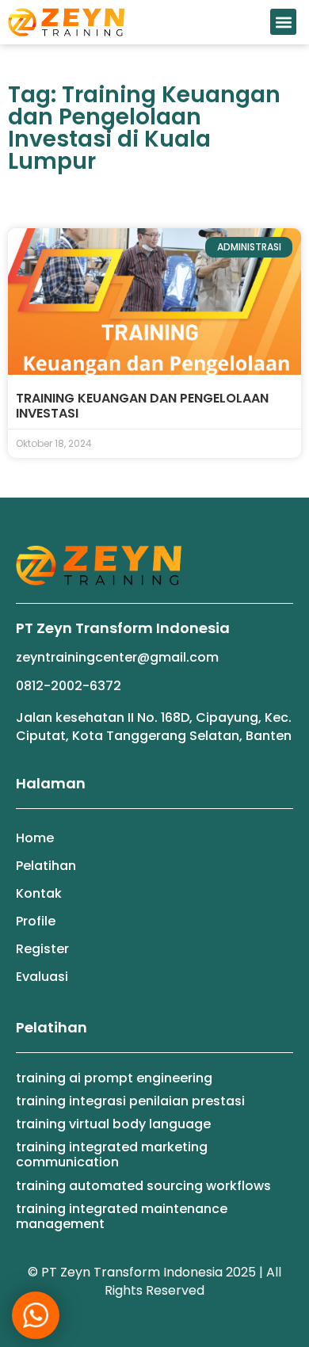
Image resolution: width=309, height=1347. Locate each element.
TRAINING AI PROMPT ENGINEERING (114, 1078)
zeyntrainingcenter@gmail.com (117, 657)
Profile (35, 921)
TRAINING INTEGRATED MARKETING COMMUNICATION (112, 1154)
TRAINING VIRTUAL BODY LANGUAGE (113, 1124)
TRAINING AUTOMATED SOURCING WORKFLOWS (143, 1186)
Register (42, 949)
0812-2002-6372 (68, 686)
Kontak (39, 893)
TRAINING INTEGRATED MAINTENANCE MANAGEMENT (121, 1216)
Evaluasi (42, 976)
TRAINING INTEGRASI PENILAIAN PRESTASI (130, 1101)
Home (35, 838)
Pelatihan (46, 866)
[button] (283, 22)
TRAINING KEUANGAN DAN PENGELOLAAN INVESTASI (142, 405)
